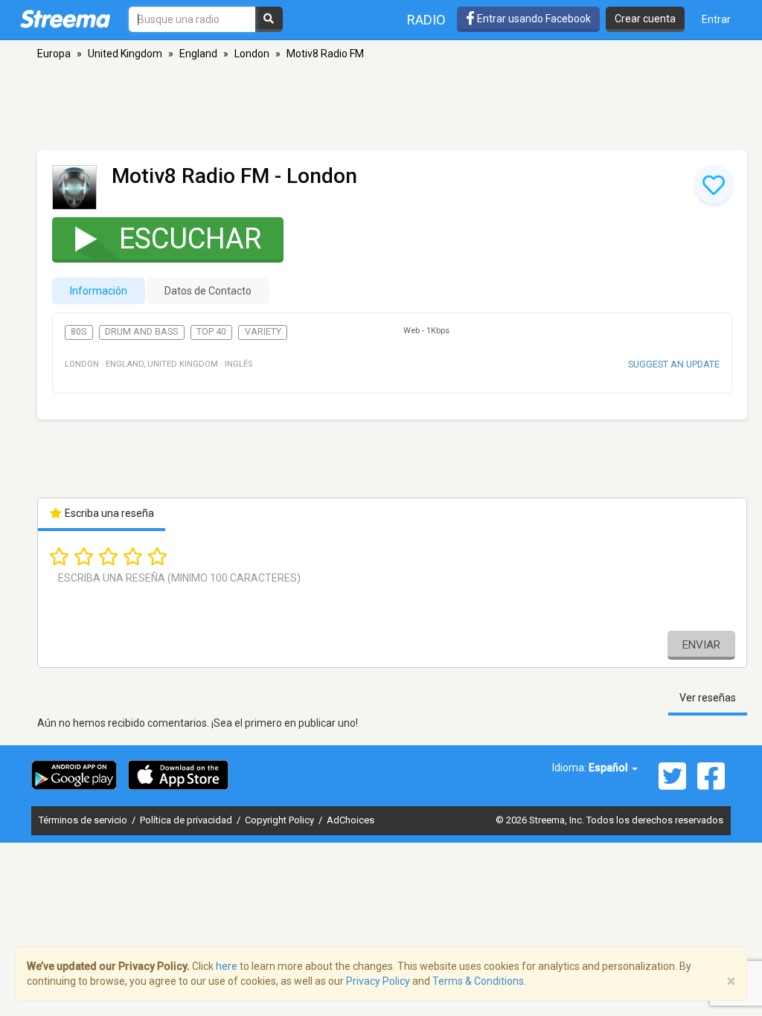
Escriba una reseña (108, 513)
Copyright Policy (280, 820)
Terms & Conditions (478, 981)
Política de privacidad (187, 820)
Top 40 (211, 332)
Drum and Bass (141, 332)
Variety (263, 332)
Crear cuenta (645, 19)
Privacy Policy (378, 981)
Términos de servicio (84, 820)
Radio (426, 20)
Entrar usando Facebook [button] (533, 19)
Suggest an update (674, 364)
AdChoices (350, 820)
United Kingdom (125, 54)
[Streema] (65, 19)
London (251, 54)
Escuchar (190, 238)
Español (609, 768)
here (226, 966)
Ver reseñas (707, 698)
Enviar (701, 645)
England (198, 54)
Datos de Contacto (208, 291)
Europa (54, 54)
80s (78, 332)
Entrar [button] (716, 19)
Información (98, 291)
